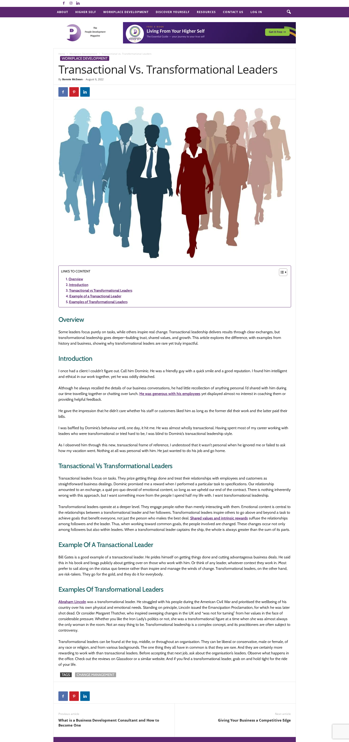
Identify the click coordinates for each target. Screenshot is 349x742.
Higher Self (85, 12)
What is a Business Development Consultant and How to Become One (108, 723)
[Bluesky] (85, 3)
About (62, 12)
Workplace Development (126, 12)
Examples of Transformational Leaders (98, 302)
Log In (256, 12)
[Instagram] (71, 3)
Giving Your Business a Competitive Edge (254, 720)
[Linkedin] (78, 3)
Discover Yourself (173, 12)
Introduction (78, 285)
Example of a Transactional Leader (95, 296)
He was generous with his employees (169, 393)
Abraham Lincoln (72, 601)
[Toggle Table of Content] (280, 272)
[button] (288, 12)
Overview (76, 279)
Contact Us (233, 12)
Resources (206, 12)
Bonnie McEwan (72, 79)
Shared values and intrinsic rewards (219, 518)
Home (61, 53)
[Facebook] (64, 3)
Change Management (95, 675)
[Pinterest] (74, 92)
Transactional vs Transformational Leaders (100, 290)
